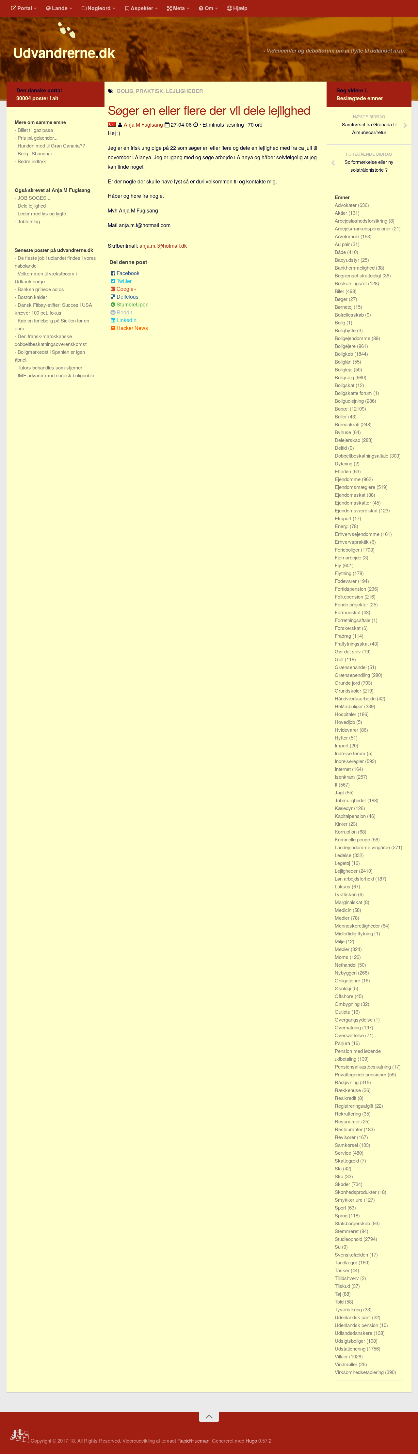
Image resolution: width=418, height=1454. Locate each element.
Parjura (343, 1043)
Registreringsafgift (355, 1105)
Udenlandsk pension (357, 1324)
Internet (343, 768)
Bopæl (342, 408)
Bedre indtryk (32, 161)
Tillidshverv (347, 1277)
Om (209, 8)
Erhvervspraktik (352, 541)
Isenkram (345, 776)
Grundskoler (348, 690)
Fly (339, 565)
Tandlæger (347, 1262)
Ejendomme (348, 479)
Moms (342, 956)
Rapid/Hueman (193, 1440)
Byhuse (343, 432)
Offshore (345, 996)
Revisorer (346, 1136)
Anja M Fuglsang (143, 124)
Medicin (344, 909)
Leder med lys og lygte (42, 213)
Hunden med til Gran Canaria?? (51, 145)
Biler (340, 291)
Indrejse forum (351, 753)
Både (341, 251)
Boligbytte (346, 330)
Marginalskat (349, 902)
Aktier (341, 212)
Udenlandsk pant (353, 1317)
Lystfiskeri (346, 894)
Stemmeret (347, 1230)
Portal (24, 8)
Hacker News (132, 328)
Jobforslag (29, 221)
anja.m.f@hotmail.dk (163, 245)
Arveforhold (348, 236)
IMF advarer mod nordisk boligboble (56, 375)
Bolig (340, 322)
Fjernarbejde (348, 557)
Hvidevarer (347, 729)
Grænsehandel (351, 667)
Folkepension (349, 596)
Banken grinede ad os (41, 289)
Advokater (346, 204)
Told (340, 1301)
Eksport (344, 518)
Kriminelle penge (353, 839)
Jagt (340, 792)
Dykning (344, 463)
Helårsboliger (349, 706)
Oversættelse (350, 1035)
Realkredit (346, 1097)
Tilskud (343, 1285)
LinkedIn (127, 320)
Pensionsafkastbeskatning (363, 1066)
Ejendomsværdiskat (357, 510)
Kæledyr (344, 808)
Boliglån (344, 361)
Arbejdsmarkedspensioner (363, 228)
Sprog (342, 1215)
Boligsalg (345, 377)
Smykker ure (349, 1199)
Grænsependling (353, 674)
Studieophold (349, 1238)
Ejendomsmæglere (356, 486)
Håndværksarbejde (356, 698)
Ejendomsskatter (353, 502)
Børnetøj (344, 306)
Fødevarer (346, 580)
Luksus (343, 886)
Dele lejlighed (32, 205)
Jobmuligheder (351, 800)
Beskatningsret (351, 283)
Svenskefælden (352, 1254)
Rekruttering (348, 1113)
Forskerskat (348, 627)
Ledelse (344, 855)
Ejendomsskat (351, 494)
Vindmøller (347, 1364)
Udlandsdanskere (354, 1332)
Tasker (343, 1270)
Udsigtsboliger (350, 1340)
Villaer (342, 1356)
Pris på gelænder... (37, 137)
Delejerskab (348, 439)
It (337, 784)
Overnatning (348, 1027)
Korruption (346, 831)
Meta (179, 8)
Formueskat (348, 612)
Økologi (343, 988)
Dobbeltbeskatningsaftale (362, 455)
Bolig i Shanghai (35, 153)
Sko (340, 1176)
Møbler (343, 949)
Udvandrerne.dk (64, 52)
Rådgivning (347, 1082)
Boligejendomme (353, 338)
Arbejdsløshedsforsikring (362, 220)
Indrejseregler (350, 761)
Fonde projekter (352, 604)
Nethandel (346, 964)
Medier (343, 917)
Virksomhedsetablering (360, 1371)
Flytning (344, 573)
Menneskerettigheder (358, 925)
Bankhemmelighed (355, 267)
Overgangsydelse (354, 1019)
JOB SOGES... (34, 197)
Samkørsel (347, 1144)
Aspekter (142, 8)
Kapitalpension (351, 815)
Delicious (127, 296)
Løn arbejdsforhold (355, 878)
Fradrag (343, 635)
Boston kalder (32, 296)
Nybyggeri (346, 972)
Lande (60, 8)
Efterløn (343, 471)
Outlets (343, 1011)
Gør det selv (348, 651)
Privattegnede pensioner (361, 1074)
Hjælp (240, 8)
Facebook (128, 273)
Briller (341, 416)
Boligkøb (344, 353)
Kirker (342, 823)
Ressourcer (348, 1121)
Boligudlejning (350, 400)
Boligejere (346, 345)
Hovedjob (345, 721)
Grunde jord (348, 682)
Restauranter (349, 1129)
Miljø (340, 941)
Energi (342, 526)
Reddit (124, 312)
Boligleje (344, 369)
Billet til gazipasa (35, 129)
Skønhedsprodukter (356, 1191)
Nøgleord (99, 8)
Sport (341, 1207)
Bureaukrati (348, 424)
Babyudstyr (348, 259)
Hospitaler (346, 714)
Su (338, 1246)
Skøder (343, 1183)
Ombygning (348, 1003)
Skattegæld (347, 1160)
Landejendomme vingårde (363, 847)
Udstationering (351, 1348)
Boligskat (345, 385)
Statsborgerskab (353, 1223)
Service (343, 1152)
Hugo (251, 1440)
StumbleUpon (133, 304)
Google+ (127, 288)
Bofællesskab (350, 314)
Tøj (338, 1293)
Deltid (341, 447)
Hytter (342, 737)
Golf (340, 659)
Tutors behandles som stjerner (50, 367)
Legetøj (343, 862)
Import (342, 745)
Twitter (124, 281)
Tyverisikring (349, 1309)
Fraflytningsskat (352, 643)
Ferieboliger (348, 549)
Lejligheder (347, 870)
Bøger (342, 298)
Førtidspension (351, 588)
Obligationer (348, 980)
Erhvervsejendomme (358, 533)
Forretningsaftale (353, 620)
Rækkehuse (348, 1090)
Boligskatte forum (354, 392)
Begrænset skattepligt (358, 275)
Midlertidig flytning (354, 933)
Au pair (343, 244)
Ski (339, 1168)
